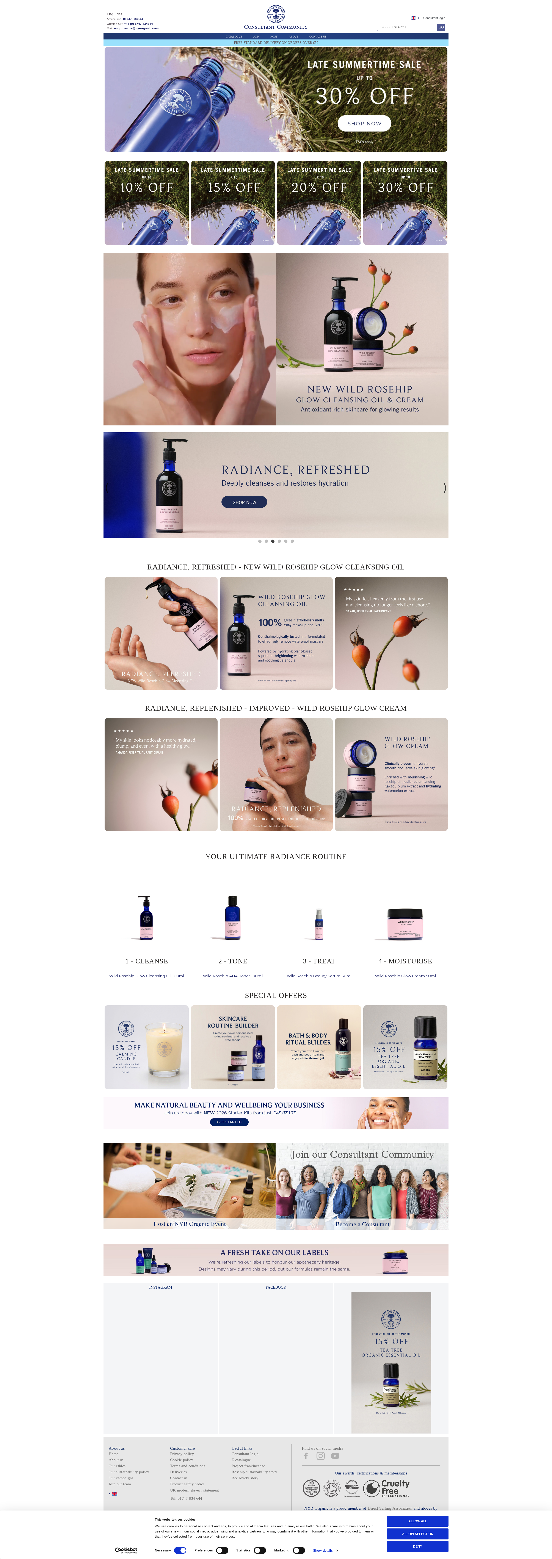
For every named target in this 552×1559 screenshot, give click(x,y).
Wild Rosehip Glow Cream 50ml (405, 967)
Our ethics (117, 1466)
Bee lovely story (245, 1478)
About (293, 36)
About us (116, 1460)
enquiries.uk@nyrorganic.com (136, 28)
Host (274, 36)
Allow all (417, 1521)
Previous (107, 487)
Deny (417, 1546)
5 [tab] (286, 541)
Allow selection (417, 1534)
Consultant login (434, 18)
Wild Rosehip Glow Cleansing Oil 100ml (146, 967)
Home (113, 1454)
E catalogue (241, 1460)
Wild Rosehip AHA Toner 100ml (233, 967)
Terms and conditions (187, 1466)
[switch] (222, 1550)
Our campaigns (121, 1478)
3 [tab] (273, 541)
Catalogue (234, 36)
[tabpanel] (276, 485)
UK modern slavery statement (194, 1490)
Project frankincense (248, 1466)
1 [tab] (260, 541)
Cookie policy (181, 1460)
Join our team (120, 1484)
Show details (323, 1550)
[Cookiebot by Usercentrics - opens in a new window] (126, 1550)
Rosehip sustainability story (254, 1472)
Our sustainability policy (129, 1472)
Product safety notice (187, 1484)
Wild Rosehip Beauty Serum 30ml (319, 967)
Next (445, 487)
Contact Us (317, 36)
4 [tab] (279, 541)
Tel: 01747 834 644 (186, 1498)
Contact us (179, 1478)
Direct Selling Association (391, 1508)
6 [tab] (292, 541)
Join (256, 36)
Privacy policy (182, 1454)
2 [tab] (266, 541)
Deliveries (178, 1472)
